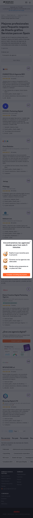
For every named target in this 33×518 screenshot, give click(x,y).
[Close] (30, 242)
